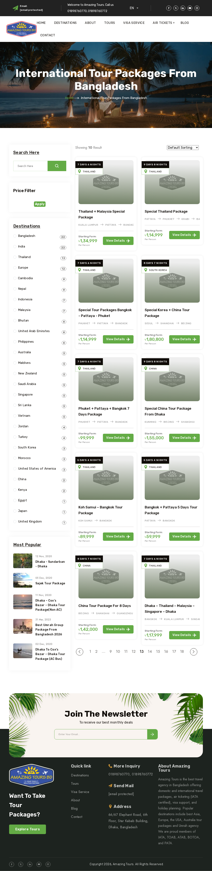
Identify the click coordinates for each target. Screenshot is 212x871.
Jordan (23, 426)
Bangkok (129, 224)
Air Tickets (162, 23)
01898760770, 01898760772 (130, 774)
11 (126, 651)
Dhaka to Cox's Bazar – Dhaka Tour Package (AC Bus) (50, 654)
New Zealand (27, 373)
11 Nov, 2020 (43, 595)
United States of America (37, 468)
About (90, 23)
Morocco (24, 458)
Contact (47, 35)
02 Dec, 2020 (43, 644)
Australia (24, 352)
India (21, 246)
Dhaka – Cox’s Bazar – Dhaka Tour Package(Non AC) (50, 605)
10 (118, 651)
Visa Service (134, 23)
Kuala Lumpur (88, 224)
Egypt (22, 500)
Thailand (89, 171)
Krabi (185, 219)
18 (182, 651)
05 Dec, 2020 (43, 578)
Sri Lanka (24, 405)
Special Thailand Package (166, 211)
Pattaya (110, 224)
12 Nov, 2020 (43, 556)
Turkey (23, 437)
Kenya (22, 489)
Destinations (65, 23)
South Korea (158, 270)
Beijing (186, 323)
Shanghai (167, 323)
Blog (185, 23)
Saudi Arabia (27, 384)
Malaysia (24, 310)
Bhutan (23, 320)
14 (150, 651)
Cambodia (25, 278)
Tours (109, 23)
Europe (23, 267)
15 (158, 651)
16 (166, 651)
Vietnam (24, 415)
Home (41, 23)
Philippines (26, 341)
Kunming (150, 421)
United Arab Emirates (34, 331)
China (153, 368)
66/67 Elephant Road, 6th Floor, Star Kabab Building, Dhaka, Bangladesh (128, 821)
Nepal (22, 288)
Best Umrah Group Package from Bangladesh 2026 (49, 629)
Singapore (25, 394)
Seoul (149, 323)
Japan (22, 511)
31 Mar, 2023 (43, 619)
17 (174, 651)
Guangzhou (125, 613)
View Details (115, 240)
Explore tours (27, 829)
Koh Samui (85, 520)
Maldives (24, 362)
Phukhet (168, 219)
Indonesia (25, 299)
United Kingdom (30, 521)
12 (134, 651)
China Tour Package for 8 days (104, 606)
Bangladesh (26, 236)
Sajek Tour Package (50, 583)
